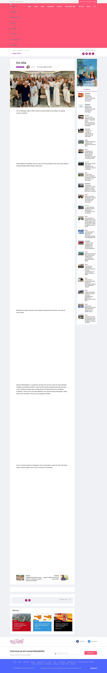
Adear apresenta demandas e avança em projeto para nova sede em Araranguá (90, 199)
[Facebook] (74, 1)
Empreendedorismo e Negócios (86, 662)
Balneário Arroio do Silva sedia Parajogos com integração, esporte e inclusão (90, 166)
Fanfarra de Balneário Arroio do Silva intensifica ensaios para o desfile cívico (90, 308)
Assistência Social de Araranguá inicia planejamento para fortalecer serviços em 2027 (90, 319)
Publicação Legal (70, 6)
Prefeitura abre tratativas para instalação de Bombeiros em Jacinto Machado (89, 245)
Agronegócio (48, 664)
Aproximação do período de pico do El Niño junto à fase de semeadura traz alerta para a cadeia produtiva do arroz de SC (90, 222)
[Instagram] (76, 1)
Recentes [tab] (87, 89)
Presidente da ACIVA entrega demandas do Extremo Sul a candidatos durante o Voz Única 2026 (90, 154)
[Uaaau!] (17, 641)
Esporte (59, 6)
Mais (88, 6)
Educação (73, 664)
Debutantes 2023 (71, 662)
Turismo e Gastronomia (37, 664)
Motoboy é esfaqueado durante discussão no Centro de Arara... (61, 625)
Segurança (50, 6)
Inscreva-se (90, 653)
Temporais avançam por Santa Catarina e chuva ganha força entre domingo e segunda (90, 188)
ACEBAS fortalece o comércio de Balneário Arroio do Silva (20, 625)
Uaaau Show (20, 67)
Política (81, 6)
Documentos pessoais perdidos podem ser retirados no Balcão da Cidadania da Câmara (90, 283)
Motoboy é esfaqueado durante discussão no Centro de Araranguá (90, 98)
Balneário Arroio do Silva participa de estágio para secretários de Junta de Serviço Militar (90, 257)
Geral (36, 6)
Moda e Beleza (65, 664)
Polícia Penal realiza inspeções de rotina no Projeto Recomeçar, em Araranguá (90, 177)
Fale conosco (19, 1)
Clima (42, 6)
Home (29, 6)
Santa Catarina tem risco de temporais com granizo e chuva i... (42, 625)
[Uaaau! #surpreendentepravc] (15, 25)
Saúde (55, 662)
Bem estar (56, 664)
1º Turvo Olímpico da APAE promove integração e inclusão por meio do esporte (90, 210)
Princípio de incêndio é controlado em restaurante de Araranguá (89, 133)
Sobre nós (12, 1)
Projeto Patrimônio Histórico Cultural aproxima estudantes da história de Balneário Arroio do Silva (90, 296)
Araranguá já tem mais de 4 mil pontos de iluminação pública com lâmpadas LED (90, 234)
